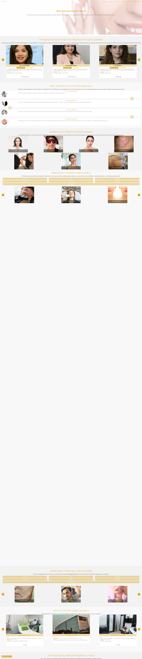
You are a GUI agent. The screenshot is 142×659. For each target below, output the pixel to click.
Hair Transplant (71, 184)
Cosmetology (117, 178)
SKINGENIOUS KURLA (24, 635)
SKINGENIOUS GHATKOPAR (71, 635)
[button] (139, 59)
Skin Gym (134, 1)
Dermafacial (117, 181)
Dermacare (25, 181)
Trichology (71, 181)
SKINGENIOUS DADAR (118, 635)
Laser (71, 178)
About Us (139, 1)
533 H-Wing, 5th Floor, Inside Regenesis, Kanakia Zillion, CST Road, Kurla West (21, 638)
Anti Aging (25, 178)
